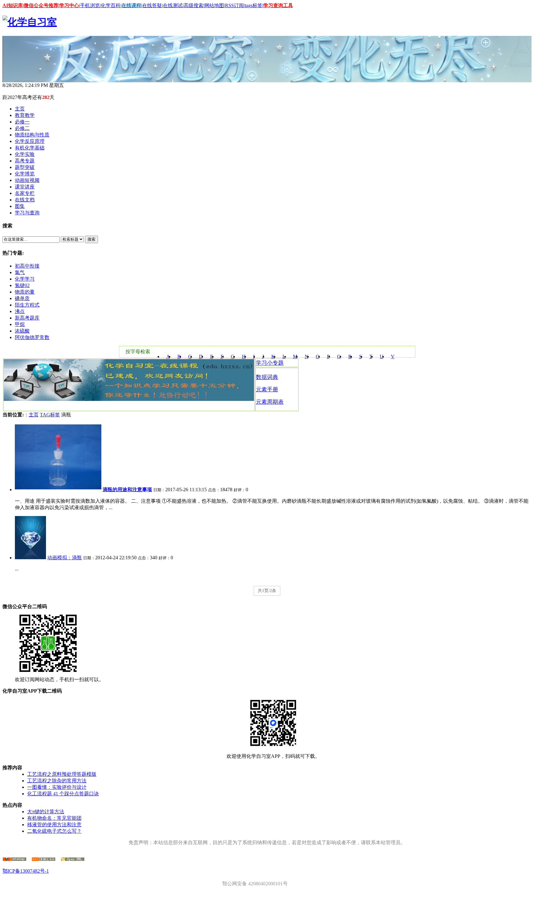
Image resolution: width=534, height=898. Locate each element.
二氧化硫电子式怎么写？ (54, 831)
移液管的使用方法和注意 (54, 824)
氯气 (20, 272)
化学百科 (111, 5)
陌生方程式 (27, 304)
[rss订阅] (44, 859)
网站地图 (214, 5)
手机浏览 (90, 5)
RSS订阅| (235, 5)
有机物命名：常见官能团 (54, 818)
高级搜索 (193, 5)
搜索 (91, 239)
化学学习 (25, 278)
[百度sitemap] (73, 859)
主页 (34, 414)
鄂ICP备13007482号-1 (25, 871)
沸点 (20, 311)
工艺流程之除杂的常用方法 (57, 780)
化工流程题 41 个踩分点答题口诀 (63, 793)
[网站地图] (14, 859)
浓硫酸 (22, 330)
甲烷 (20, 324)
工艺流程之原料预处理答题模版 (61, 774)
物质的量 (25, 291)
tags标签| (254, 5)
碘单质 (22, 298)
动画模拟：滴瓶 (64, 557)
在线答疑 (152, 5)
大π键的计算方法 (45, 811)
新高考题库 (27, 317)
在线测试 (173, 5)
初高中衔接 (27, 266)
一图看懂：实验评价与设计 (57, 787)
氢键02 (22, 285)
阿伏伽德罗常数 (32, 337)
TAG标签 (50, 414)
